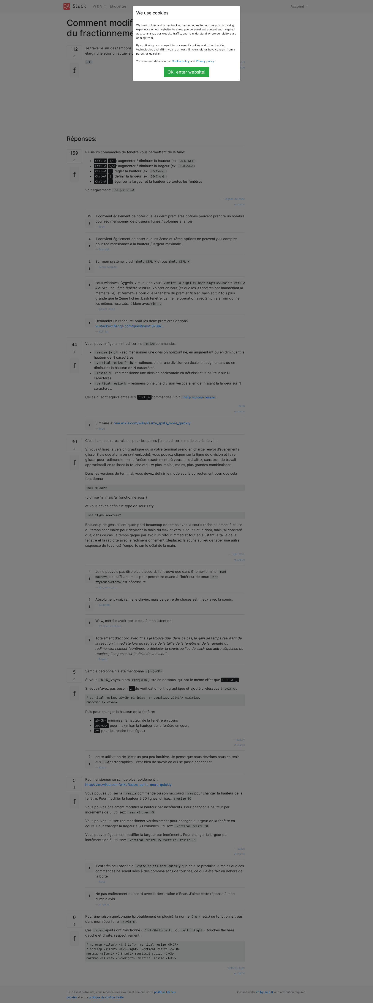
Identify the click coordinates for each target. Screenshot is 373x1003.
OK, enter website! (186, 72)
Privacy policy (205, 61)
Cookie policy (181, 61)
